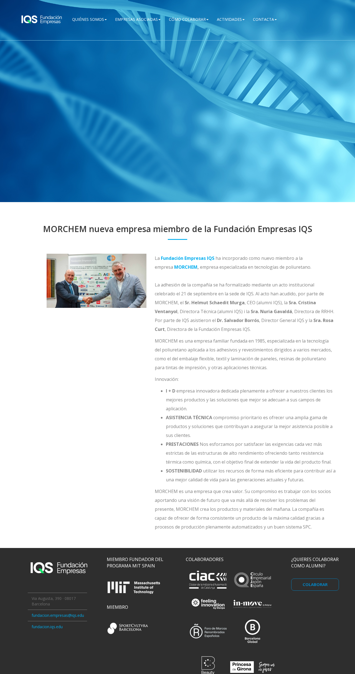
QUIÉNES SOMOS (88, 19)
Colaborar (315, 584)
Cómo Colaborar (187, 19)
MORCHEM (185, 267)
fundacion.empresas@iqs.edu (58, 615)
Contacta (263, 19)
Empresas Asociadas (136, 19)
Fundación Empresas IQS (188, 258)
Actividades (229, 19)
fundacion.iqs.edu (47, 626)
